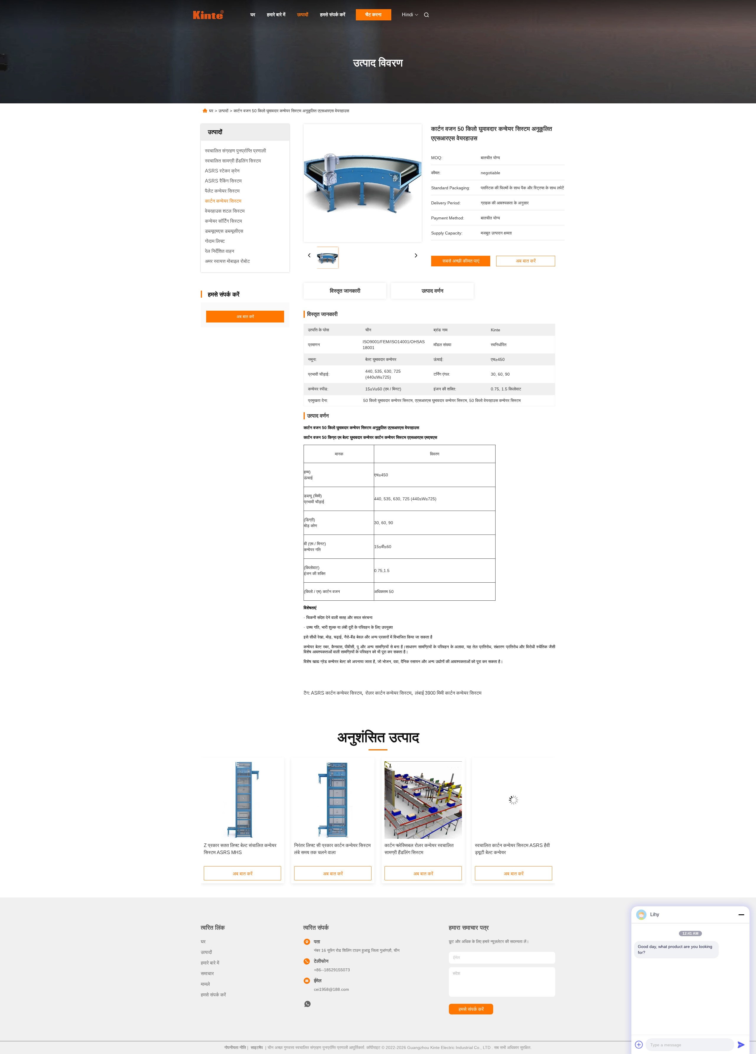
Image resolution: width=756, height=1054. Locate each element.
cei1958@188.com (331, 989)
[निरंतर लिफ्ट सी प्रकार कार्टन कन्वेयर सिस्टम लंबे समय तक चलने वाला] (333, 800)
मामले (205, 984)
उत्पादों (302, 14)
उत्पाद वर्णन (432, 291)
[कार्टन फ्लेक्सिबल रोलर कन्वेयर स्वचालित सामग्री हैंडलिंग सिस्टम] (423, 800)
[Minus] (741, 914)
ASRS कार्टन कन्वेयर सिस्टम (336, 692)
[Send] (741, 1044)
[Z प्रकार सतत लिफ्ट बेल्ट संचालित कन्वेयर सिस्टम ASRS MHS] (242, 800)
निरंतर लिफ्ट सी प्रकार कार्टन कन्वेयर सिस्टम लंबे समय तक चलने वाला (332, 849)
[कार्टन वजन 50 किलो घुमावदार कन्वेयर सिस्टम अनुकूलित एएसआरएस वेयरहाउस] (363, 183)
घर (252, 14)
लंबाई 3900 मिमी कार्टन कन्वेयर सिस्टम (448, 692)
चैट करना (373, 14)
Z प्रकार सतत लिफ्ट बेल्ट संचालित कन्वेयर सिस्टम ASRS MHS (240, 849)
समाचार (207, 973)
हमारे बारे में (276, 14)
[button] (211, 814)
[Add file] (639, 1044)
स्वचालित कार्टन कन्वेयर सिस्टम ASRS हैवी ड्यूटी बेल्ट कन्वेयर (512, 849)
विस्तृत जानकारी (345, 291)
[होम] (209, 15)
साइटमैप (257, 1047)
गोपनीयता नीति (235, 1047)
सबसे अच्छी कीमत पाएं (460, 261)
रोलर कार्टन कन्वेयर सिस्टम (388, 692)
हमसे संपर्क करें (332, 14)
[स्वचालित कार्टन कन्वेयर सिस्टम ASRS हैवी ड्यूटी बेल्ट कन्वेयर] (513, 800)
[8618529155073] (307, 1005)
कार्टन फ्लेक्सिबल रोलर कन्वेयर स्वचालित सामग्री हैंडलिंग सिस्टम (419, 849)
